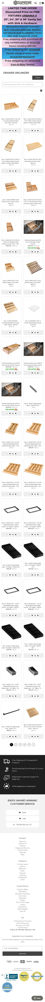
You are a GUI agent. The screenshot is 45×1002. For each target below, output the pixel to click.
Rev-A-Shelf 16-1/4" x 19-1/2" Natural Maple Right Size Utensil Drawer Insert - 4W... (11, 484)
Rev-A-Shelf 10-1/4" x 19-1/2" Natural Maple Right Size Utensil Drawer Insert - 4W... (11, 444)
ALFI (6, 29)
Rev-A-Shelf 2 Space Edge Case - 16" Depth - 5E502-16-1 (11, 566)
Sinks (22, 871)
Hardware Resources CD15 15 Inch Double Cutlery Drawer (11, 364)
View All (22, 911)
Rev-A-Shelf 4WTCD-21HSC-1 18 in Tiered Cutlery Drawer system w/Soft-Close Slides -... (11, 161)
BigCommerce (26, 968)
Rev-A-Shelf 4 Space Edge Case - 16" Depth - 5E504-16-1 (11, 647)
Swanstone (22, 907)
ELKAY (22, 900)
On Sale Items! (22, 864)
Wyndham (22, 892)
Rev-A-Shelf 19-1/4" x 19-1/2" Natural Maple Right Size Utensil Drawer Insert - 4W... (33, 484)
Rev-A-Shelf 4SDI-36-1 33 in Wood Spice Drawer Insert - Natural (33, 161)
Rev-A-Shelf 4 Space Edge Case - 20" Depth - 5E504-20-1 (33, 646)
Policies (22, 846)
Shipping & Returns (22, 848)
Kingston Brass (22, 889)
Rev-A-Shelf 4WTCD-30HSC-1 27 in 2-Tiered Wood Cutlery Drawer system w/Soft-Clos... (33, 201)
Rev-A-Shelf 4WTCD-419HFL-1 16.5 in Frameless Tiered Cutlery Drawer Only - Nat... (11, 242)
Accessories (22, 877)
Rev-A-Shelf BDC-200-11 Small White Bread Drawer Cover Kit (32, 322)
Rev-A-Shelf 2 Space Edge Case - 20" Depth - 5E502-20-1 (33, 565)
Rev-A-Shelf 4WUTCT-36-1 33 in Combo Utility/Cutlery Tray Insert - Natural (11, 120)
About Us (22, 841)
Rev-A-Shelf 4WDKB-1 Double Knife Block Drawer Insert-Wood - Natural (10, 322)
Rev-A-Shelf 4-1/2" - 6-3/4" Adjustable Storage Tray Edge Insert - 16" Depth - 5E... (11, 686)
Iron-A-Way (18, 64)
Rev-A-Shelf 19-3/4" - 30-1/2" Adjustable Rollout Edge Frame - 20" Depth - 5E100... (33, 524)
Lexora (22, 905)
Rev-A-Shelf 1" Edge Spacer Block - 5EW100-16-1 (32, 404)
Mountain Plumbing (22, 894)
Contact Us (22, 844)
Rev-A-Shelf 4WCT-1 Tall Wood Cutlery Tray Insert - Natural (11, 282)
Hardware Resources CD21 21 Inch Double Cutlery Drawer (11, 404)
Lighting (22, 875)
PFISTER (35, 42)
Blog (22, 854)
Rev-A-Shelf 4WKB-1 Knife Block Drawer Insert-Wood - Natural (11, 201)
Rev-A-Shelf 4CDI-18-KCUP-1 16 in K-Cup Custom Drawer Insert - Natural (33, 726)
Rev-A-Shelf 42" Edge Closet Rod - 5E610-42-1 (11, 727)
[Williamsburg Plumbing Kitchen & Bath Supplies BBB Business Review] (11, 976)
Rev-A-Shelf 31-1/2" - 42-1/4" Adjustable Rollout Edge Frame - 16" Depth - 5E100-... (11, 605)
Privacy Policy (22, 850)
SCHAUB (34, 49)
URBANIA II (29, 15)
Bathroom (22, 869)
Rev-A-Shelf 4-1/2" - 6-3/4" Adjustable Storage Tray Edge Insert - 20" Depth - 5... (33, 686)
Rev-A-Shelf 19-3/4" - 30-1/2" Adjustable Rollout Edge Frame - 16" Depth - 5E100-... (11, 524)
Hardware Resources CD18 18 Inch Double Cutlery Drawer (33, 364)
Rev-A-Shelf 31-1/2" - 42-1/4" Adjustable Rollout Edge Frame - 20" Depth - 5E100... (33, 605)
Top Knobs (22, 896)
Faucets (22, 873)
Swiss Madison (22, 909)
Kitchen (22, 866)
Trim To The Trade (22, 902)
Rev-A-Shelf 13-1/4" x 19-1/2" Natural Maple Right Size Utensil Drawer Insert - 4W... (33, 444)
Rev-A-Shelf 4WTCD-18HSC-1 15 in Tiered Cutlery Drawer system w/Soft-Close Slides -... (33, 120)
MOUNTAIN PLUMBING (21, 33)
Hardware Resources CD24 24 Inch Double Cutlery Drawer (33, 242)
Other (22, 880)
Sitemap (22, 852)
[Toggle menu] (3, 3)
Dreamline (22, 898)
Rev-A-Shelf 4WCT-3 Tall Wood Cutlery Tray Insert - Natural (33, 282)
